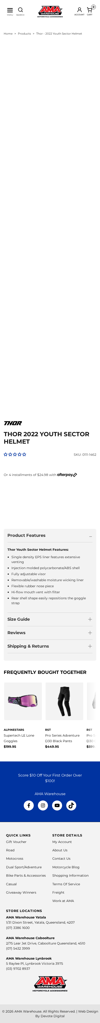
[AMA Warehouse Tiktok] (71, 805)
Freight (58, 892)
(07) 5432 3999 (18, 948)
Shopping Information (70, 875)
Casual (11, 884)
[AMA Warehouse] (50, 11)
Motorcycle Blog (66, 867)
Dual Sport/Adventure (24, 867)
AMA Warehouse (27, 1011)
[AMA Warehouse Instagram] (43, 805)
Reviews (16, 632)
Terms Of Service (66, 884)
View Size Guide (58, 493)
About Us (59, 850)
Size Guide (18, 619)
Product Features (26, 535)
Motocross (14, 858)
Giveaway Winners (21, 892)
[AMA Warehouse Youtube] (57, 805)
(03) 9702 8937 (18, 969)
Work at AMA (63, 901)
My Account (62, 842)
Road (10, 850)
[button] (15, 454)
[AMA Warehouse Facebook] (29, 805)
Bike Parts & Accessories (26, 875)
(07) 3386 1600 (18, 928)
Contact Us (61, 858)
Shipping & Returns (28, 646)
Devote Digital (53, 1016)
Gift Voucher (16, 842)
